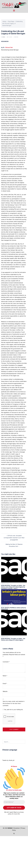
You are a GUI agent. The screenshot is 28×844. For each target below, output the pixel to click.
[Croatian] (6, 753)
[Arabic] (3, 753)
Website (5, 691)
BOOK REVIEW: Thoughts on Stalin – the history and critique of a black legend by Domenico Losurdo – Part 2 (13, 587)
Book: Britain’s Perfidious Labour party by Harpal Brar (13, 608)
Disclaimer (17, 828)
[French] (9, 753)
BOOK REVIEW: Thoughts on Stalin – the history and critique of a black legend (13, 639)
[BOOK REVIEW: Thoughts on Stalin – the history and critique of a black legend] (14, 622)
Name (5, 675)
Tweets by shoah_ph (8, 760)
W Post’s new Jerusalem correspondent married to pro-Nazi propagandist (14, 538)
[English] (7, 753)
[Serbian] (12, 753)
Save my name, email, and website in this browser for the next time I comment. (13, 703)
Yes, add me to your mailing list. (13, 709)
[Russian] (11, 753)
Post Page (11, 21)
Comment (6, 662)
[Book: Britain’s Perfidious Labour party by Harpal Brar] (14, 597)
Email (5, 683)
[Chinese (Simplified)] (4, 753)
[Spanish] (14, 753)
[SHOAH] (14, 4)
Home (4, 21)
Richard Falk (9, 47)
